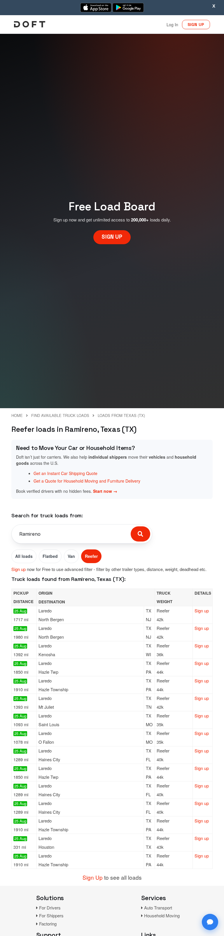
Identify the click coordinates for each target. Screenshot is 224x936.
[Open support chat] (210, 922)
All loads (24, 556)
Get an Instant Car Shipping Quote (65, 473)
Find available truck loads (60, 415)
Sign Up (93, 877)
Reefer (91, 556)
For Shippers (51, 915)
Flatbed (50, 556)
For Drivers (50, 907)
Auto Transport (158, 907)
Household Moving (162, 915)
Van (71, 556)
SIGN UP (196, 24)
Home (17, 415)
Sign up (18, 569)
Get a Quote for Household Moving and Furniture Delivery (87, 481)
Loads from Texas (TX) (121, 415)
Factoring (48, 924)
